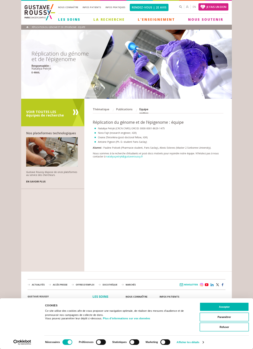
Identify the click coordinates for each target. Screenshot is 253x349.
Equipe (143, 109)
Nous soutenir (205, 19)
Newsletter (189, 286)
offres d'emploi (85, 284)
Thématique (101, 109)
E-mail (35, 72)
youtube (207, 285)
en (194, 6)
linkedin (212, 285)
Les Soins (69, 19)
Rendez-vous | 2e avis (149, 7)
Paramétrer (224, 317)
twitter (217, 285)
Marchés (131, 284)
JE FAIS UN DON (216, 7)
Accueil (27, 27)
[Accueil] (40, 19)
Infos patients (92, 7)
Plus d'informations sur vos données (126, 318)
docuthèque (110, 284)
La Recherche (109, 19)
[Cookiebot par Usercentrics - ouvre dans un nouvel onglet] (22, 342)
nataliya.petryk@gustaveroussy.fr (124, 156)
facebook (223, 285)
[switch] (101, 342)
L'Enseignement (156, 19)
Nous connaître (68, 7)
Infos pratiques (115, 7)
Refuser (224, 327)
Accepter (224, 306)
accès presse (60, 284)
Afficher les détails (188, 342)
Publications (124, 109)
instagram (201, 285)
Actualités (38, 284)
